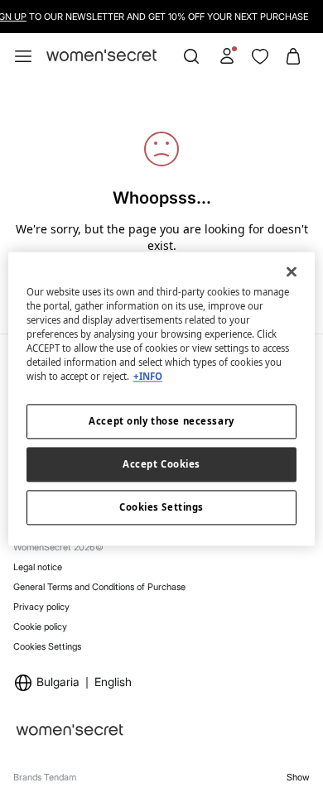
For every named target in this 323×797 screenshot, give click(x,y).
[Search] (191, 56)
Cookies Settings (47, 646)
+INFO (147, 376)
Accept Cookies (161, 464)
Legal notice (37, 567)
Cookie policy (40, 626)
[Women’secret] (101, 56)
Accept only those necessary (161, 421)
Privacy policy (41, 606)
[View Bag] (293, 56)
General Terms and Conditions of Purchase (99, 587)
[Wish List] (260, 56)
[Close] (291, 271)
